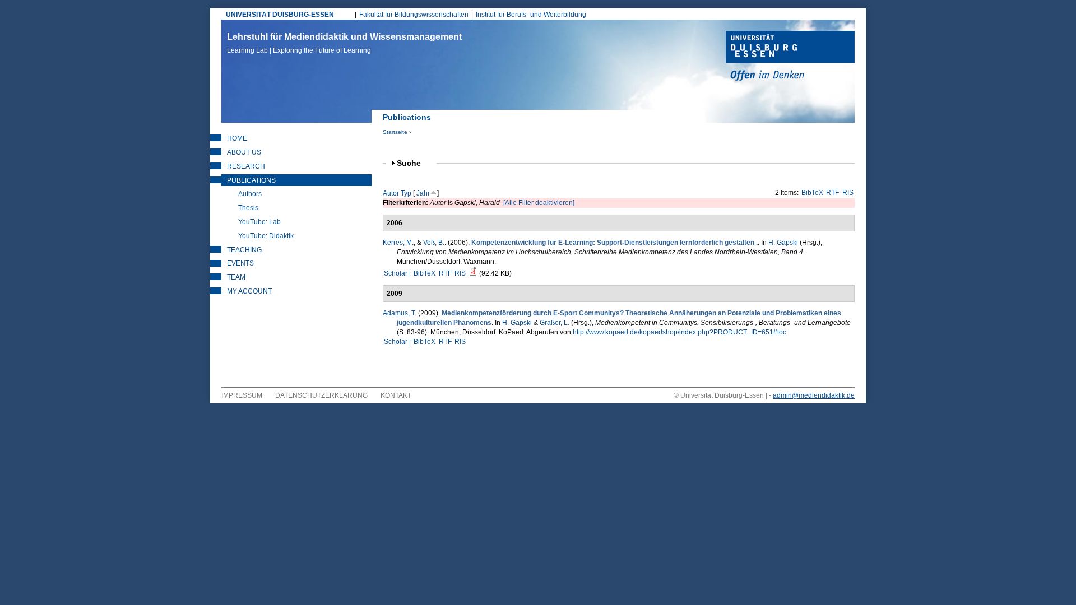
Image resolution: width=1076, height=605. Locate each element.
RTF (832, 193)
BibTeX (812, 193)
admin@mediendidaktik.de (814, 395)
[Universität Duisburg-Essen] (790, 57)
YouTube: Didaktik (266, 236)
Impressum (241, 395)
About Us (244, 152)
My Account (249, 291)
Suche (413, 163)
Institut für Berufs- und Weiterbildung (531, 14)
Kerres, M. (398, 242)
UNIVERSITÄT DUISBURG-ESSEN (280, 14)
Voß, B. (433, 242)
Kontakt (396, 395)
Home (237, 138)
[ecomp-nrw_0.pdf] (473, 273)
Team (236, 277)
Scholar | (398, 273)
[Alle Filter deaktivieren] (538, 203)
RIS (848, 193)
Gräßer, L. (554, 323)
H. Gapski (783, 242)
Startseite (395, 132)
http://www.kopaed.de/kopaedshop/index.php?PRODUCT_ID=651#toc (679, 332)
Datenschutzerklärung (321, 395)
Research (246, 166)
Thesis (248, 208)
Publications (251, 180)
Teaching (244, 250)
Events (240, 263)
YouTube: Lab (259, 222)
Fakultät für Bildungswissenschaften (414, 14)
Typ (406, 193)
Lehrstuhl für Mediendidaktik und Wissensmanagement (344, 43)
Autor (391, 193)
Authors (250, 194)
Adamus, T (399, 313)
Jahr (423, 193)
